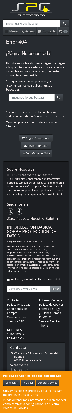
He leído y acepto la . (36, 279)
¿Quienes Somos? (50, 313)
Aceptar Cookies (47, 382)
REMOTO (45, 317)
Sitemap (11, 126)
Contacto (49, 31)
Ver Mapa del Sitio (38, 153)
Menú (13, 31)
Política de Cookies (15, 408)
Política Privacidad (18, 304)
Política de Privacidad (16, 271)
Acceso (29, 31)
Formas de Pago (50, 309)
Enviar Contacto (37, 146)
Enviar (55, 289)
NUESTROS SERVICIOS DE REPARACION (16, 334)
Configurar (11, 382)
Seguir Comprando (37, 138)
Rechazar (28, 382)
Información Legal (51, 300)
